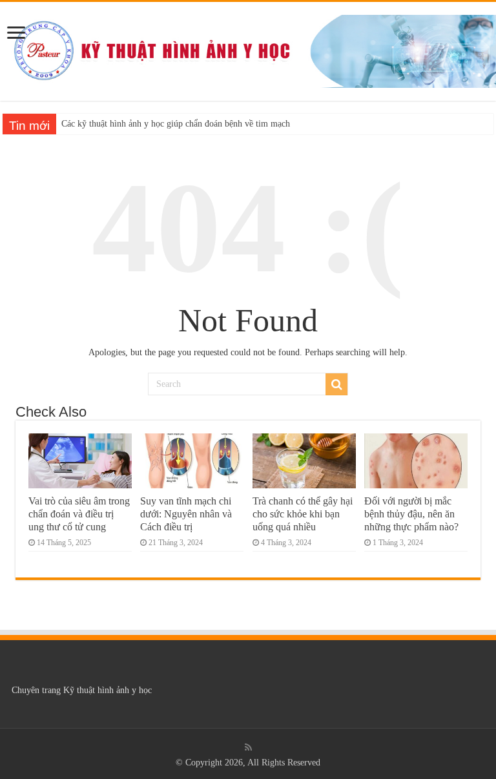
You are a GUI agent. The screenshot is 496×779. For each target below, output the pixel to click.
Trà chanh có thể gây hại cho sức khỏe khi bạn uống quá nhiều (303, 514)
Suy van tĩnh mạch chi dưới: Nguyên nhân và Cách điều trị (186, 514)
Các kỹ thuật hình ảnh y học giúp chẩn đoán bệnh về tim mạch (175, 124)
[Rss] (248, 747)
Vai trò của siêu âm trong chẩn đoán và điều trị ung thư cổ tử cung (79, 514)
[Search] (336, 384)
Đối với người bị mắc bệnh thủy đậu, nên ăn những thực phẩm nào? (411, 514)
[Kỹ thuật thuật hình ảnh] (248, 49)
